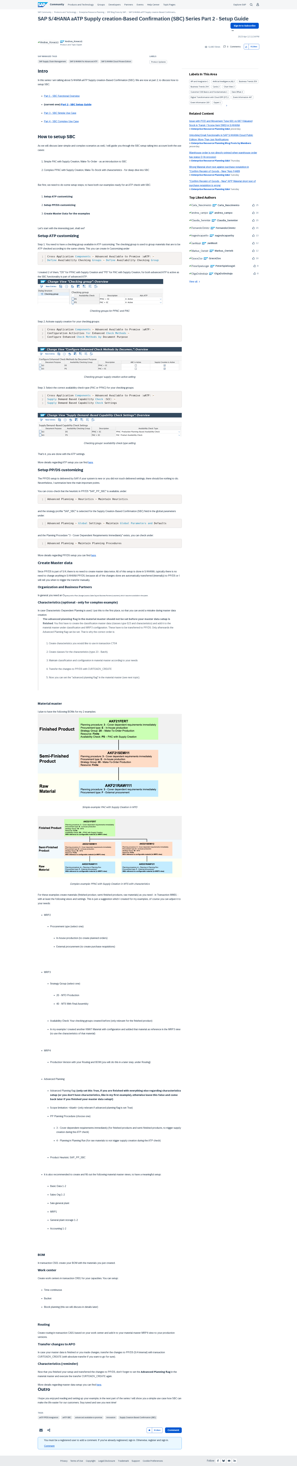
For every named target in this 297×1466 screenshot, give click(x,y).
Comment (49, 1446)
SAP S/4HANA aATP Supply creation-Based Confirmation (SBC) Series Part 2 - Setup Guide (143, 19)
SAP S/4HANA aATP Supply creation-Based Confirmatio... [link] (152, 12)
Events (140, 4)
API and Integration (199, 81)
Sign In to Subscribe (245, 25)
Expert (216, 102)
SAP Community (44, 12)
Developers (115, 4)
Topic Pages (169, 4)
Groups (101, 4)
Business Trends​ (198, 87)
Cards (215, 87)
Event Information (240, 97)
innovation (110, 1417)
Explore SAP (240, 4)
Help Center (153, 4)
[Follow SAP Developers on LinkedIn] (234, 1460)
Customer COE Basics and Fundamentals (208, 92)
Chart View (228, 87)
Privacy (63, 1461)
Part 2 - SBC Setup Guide (76, 104)
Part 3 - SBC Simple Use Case (60, 113)
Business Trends (246, 81)
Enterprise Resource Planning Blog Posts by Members (221, 143)
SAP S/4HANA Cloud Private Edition (116, 61)
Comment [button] (173, 1430)
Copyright (91, 1461)
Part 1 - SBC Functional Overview (62, 96)
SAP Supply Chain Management (52, 61)
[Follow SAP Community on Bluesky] (223, 1460)
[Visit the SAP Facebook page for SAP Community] (218, 1460)
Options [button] (232, 31)
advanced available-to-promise (88, 1417)
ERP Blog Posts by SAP (116, 12)
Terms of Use (76, 1461)
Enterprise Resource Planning (91, 12)
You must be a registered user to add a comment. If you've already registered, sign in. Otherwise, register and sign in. (106, 1440)
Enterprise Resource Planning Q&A (210, 129)
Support (136, 1461)
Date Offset (236, 92)
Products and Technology (81, 4)
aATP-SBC (66, 1417)
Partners (128, 4)
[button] (246, 46)
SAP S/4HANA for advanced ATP (83, 61)
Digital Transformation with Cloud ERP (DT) (209, 97)
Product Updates (158, 62)
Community (57, 4)
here (90, 462)
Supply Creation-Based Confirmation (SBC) (138, 1417)
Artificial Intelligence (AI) (223, 81)
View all (193, 281)
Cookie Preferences (153, 1461)
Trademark (123, 1461)
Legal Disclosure (106, 1461)
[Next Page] (226, 105)
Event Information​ (198, 102)
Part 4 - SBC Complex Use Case (61, 121)
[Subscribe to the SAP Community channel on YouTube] (229, 1460)
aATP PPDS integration (48, 1417)
